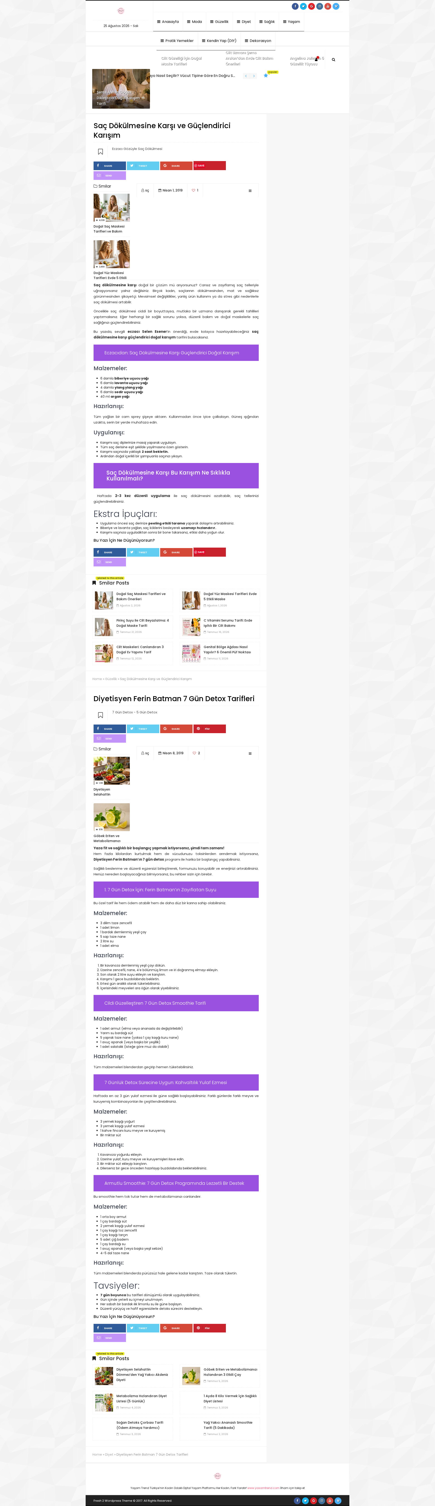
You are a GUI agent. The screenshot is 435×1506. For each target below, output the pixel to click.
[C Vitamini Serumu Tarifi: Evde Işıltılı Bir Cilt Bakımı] (191, 626)
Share (108, 166)
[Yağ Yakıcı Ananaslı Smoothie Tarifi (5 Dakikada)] (191, 1429)
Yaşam (293, 21)
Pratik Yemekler (179, 40)
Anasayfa (170, 21)
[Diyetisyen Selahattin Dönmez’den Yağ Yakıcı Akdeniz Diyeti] (104, 1376)
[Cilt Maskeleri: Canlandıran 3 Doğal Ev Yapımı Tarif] (104, 653)
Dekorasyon (260, 40)
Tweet (142, 166)
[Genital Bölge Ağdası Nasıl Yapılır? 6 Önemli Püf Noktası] (191, 653)
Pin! (207, 729)
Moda (196, 21)
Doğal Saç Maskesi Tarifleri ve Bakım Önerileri (186, 75)
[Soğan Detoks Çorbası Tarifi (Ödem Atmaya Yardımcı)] (104, 1429)
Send (108, 175)
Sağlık (269, 21)
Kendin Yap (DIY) (221, 40)
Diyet (246, 21)
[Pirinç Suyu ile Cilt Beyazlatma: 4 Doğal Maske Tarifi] (104, 626)
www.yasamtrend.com (263, 1488)
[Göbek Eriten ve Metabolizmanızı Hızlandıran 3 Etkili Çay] (191, 1376)
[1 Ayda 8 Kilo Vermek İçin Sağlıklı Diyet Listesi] (191, 1402)
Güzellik (221, 21)
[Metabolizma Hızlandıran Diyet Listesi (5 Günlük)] (104, 1402)
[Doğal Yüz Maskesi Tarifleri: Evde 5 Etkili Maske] (191, 600)
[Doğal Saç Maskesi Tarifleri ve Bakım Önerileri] (104, 600)
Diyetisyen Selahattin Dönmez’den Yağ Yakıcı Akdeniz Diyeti (142, 1374)
